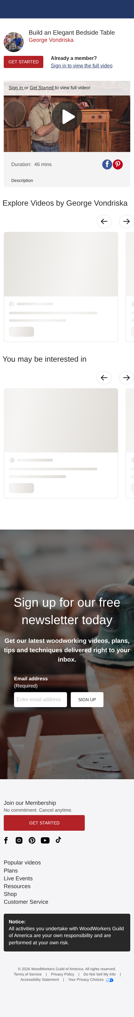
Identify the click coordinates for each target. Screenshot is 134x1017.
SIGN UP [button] (87, 699)
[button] (81, 62)
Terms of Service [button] (27, 974)
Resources (17, 886)
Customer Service (26, 902)
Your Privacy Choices (86, 979)
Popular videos (22, 862)
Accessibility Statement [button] (40, 979)
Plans (11, 871)
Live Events (18, 878)
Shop (10, 894)
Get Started (42, 87)
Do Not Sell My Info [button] (100, 974)
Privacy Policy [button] (62, 974)
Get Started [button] (44, 822)
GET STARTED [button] (23, 61)
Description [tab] (22, 180)
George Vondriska (51, 40)
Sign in (16, 87)
